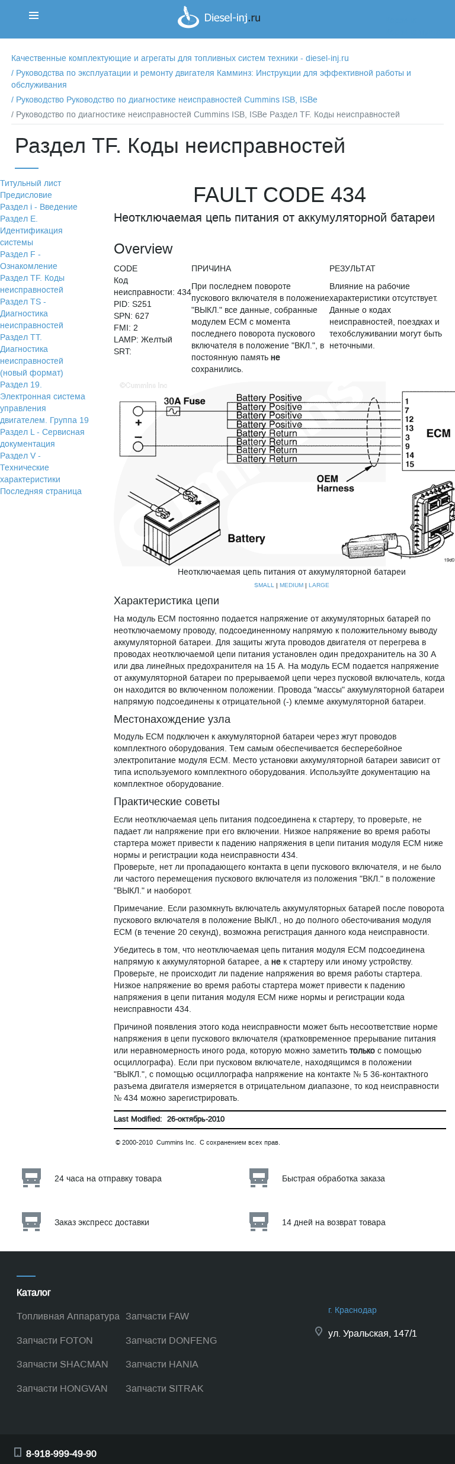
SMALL (264, 585)
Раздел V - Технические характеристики (30, 467)
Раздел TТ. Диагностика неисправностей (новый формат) (31, 355)
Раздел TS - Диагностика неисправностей (31, 313)
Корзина (401, 20)
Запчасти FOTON (55, 1340)
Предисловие (26, 195)
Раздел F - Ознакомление (28, 260)
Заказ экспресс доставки (102, 1222)
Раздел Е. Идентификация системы (31, 230)
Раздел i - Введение (39, 207)
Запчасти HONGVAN (62, 1388)
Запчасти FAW (157, 1316)
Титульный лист (30, 183)
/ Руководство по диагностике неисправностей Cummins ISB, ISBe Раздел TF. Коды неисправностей (205, 114)
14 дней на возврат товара (334, 1222)
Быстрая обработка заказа (333, 1178)
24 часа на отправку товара (108, 1178)
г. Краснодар (352, 1310)
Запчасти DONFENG (171, 1340)
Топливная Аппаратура (68, 1316)
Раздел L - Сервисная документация (42, 438)
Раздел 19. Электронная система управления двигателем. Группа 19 (44, 402)
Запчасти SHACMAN (62, 1364)
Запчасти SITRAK (165, 1388)
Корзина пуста (413, 32)
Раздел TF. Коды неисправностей (32, 284)
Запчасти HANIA (162, 1364)
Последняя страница (41, 491)
